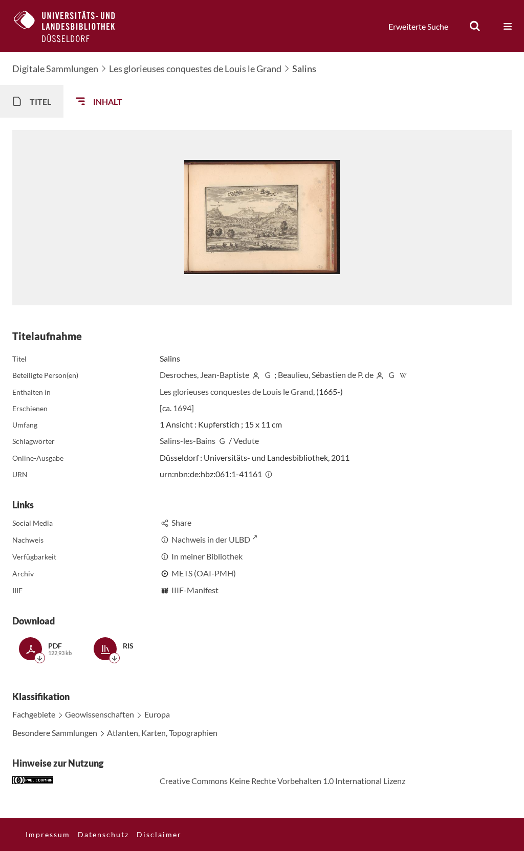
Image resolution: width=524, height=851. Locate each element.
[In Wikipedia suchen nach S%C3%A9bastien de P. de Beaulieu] (403, 374)
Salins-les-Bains (187, 440)
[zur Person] (256, 374)
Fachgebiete (33, 714)
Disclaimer (159, 834)
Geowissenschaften (99, 714)
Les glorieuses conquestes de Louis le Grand (195, 68)
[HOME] (72, 26)
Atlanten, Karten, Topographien (162, 732)
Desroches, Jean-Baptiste (204, 374)
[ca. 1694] (177, 408)
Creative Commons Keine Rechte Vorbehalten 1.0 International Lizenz (282, 781)
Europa (157, 714)
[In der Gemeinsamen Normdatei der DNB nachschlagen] (268, 374)
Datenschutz (103, 834)
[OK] (474, 26)
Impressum (48, 834)
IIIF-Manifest (195, 590)
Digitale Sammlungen (55, 68)
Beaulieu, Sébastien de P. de (326, 374)
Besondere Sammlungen (54, 732)
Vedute (246, 440)
